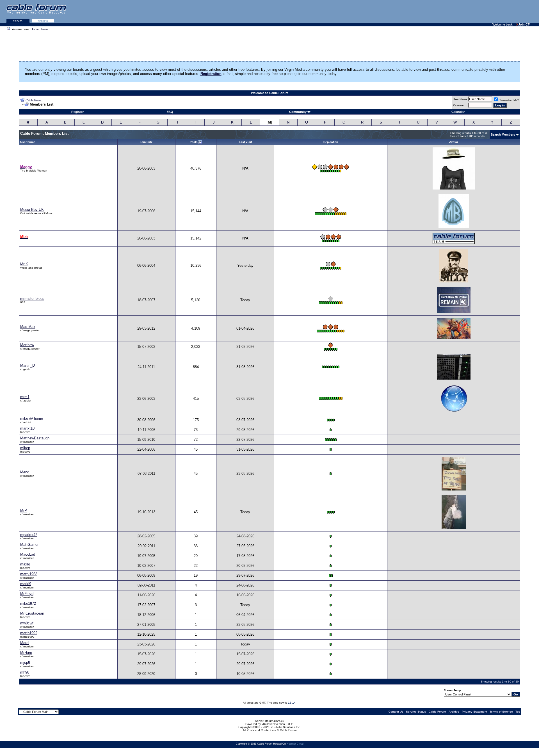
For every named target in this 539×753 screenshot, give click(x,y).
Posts (194, 141)
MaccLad (27, 554)
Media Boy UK (32, 209)
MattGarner (29, 544)
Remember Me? (509, 100)
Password (459, 105)
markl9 (25, 584)
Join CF (524, 24)
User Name (460, 99)
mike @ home (31, 418)
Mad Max (27, 327)
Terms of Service (501, 711)
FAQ (170, 111)
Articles (43, 20)
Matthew (27, 345)
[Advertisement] (470, 11)
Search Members (503, 134)
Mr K (24, 264)
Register (77, 111)
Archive (454, 711)
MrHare (26, 653)
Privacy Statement (474, 711)
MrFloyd (26, 594)
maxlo (25, 564)
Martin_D (27, 365)
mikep (25, 448)
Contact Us (396, 711)
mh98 (24, 672)
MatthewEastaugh (34, 438)
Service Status (416, 711)
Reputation (330, 141)
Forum (18, 20)
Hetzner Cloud (295, 743)
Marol (24, 643)
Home (35, 29)
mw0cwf (26, 623)
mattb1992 (28, 633)
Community (298, 111)
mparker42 (28, 535)
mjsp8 (25, 662)
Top (517, 711)
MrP (23, 510)
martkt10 (27, 428)
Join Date (146, 141)
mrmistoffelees (32, 298)
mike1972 (28, 603)
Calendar (458, 111)
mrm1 (24, 397)
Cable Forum (34, 100)
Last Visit (245, 141)
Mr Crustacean (32, 613)
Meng (24, 472)
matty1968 (28, 574)
